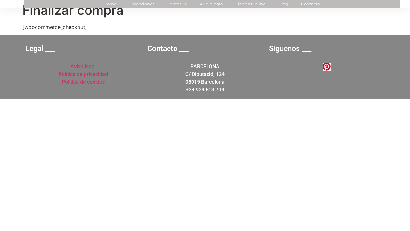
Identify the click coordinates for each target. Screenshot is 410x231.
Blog (283, 3)
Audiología (211, 3)
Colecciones (141, 3)
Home (110, 3)
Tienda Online (251, 3)
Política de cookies (83, 82)
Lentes (174, 3)
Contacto (310, 3)
